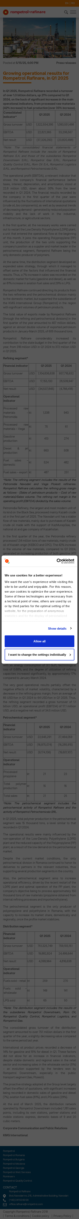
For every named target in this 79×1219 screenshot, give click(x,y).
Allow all (39, 641)
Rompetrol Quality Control (17, 1180)
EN (66, 3)
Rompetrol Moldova (14, 1163)
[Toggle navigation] (73, 12)
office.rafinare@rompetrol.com (26, 1204)
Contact (10, 1187)
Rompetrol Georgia (13, 1168)
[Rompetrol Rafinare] (24, 12)
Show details (57, 628)
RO (73, 3)
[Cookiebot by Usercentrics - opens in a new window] (56, 561)
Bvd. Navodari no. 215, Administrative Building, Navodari (38, 1195)
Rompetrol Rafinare (20, 1191)
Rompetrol (9, 1151)
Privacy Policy (62, 1216)
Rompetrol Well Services (17, 1172)
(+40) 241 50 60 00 (19, 1200)
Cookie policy (40, 1216)
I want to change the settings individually (37, 654)
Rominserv (9, 1176)
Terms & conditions (17, 1216)
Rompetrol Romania (14, 1155)
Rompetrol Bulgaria (14, 1159)
